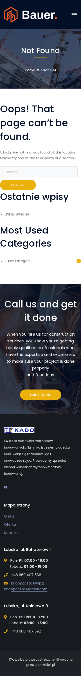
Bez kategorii (19, 261)
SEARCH (18, 185)
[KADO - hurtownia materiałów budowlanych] (30, 14)
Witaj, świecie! (16, 214)
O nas (9, 516)
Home (30, 70)
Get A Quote (40, 394)
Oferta (10, 524)
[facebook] (5, 487)
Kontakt (11, 532)
